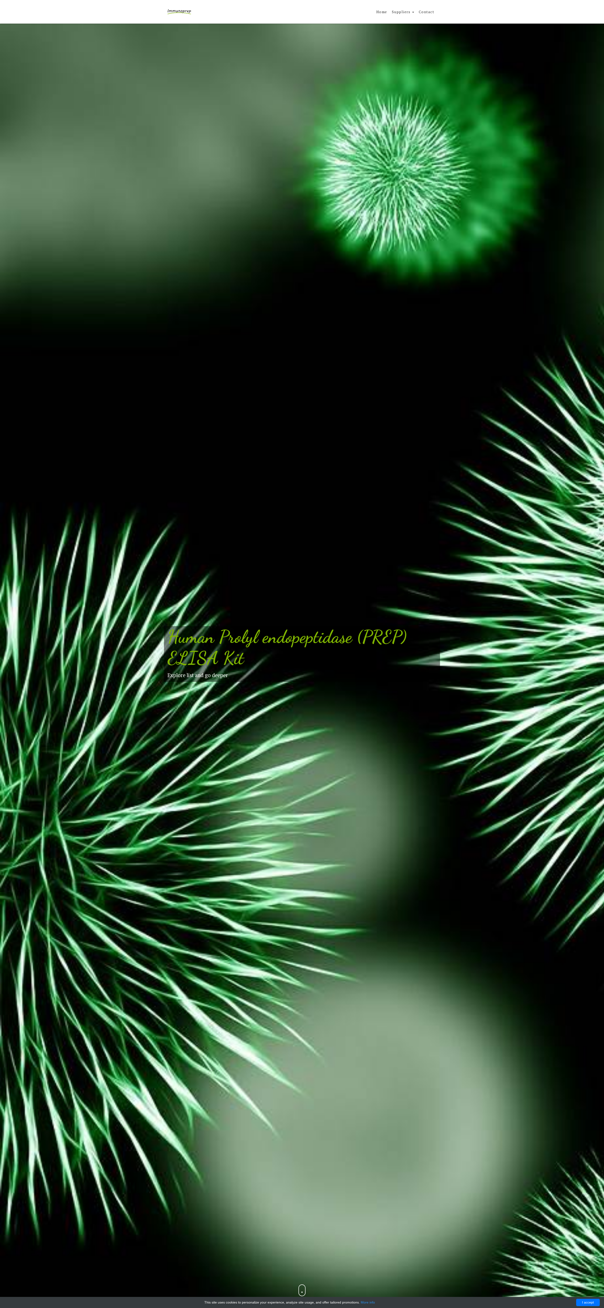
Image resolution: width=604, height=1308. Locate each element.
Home (381, 11)
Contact (426, 11)
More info (368, 1302)
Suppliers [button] (402, 11)
